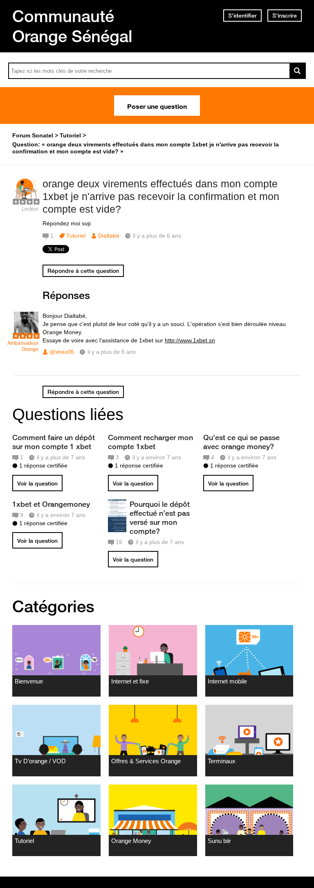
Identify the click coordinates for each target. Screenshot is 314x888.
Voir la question (37, 483)
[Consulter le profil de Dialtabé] (26, 200)
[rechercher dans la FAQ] (297, 71)
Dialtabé (108, 235)
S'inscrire (284, 15)
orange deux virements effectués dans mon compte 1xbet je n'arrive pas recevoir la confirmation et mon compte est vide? (161, 196)
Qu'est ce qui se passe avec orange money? (241, 442)
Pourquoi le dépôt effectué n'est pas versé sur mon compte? (160, 517)
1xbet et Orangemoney (51, 503)
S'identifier (242, 15)
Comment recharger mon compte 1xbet (150, 442)
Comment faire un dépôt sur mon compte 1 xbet (53, 442)
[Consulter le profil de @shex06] (26, 334)
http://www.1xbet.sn (190, 340)
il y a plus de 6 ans (111, 351)
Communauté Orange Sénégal (72, 26)
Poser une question (157, 105)
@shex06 (61, 351)
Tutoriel (75, 235)
